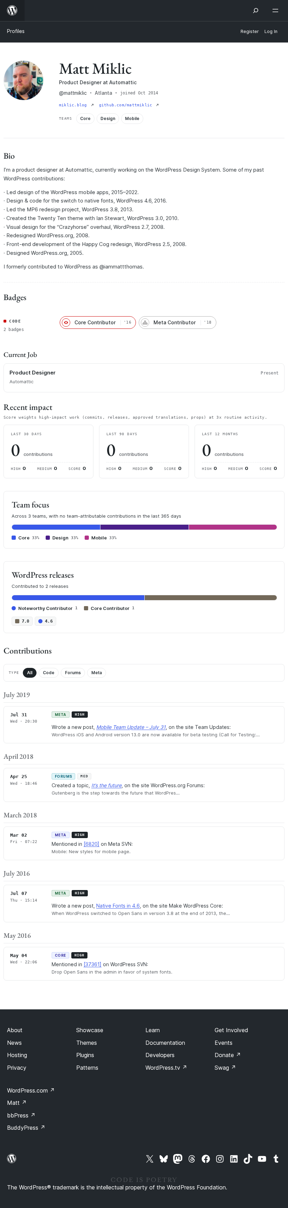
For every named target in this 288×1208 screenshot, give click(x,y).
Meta (96, 672)
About (14, 1030)
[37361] (93, 964)
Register (250, 31)
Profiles (16, 31)
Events (224, 1042)
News (14, 1042)
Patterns (87, 1067)
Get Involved (231, 1030)
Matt (17, 1102)
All (29, 672)
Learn (152, 1030)
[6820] (91, 844)
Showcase (89, 1030)
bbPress (21, 1115)
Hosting (17, 1054)
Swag (225, 1067)
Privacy (16, 1067)
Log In (270, 31)
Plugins (85, 1054)
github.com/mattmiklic (127, 105)
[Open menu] (277, 10)
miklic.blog (74, 105)
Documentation (165, 1042)
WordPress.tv (166, 1067)
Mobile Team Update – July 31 (131, 727)
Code (48, 672)
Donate (228, 1054)
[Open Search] (256, 10)
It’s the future (106, 785)
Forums (73, 672)
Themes (86, 1042)
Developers (160, 1054)
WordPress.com (31, 1090)
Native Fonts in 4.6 (118, 906)
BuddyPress (26, 1127)
